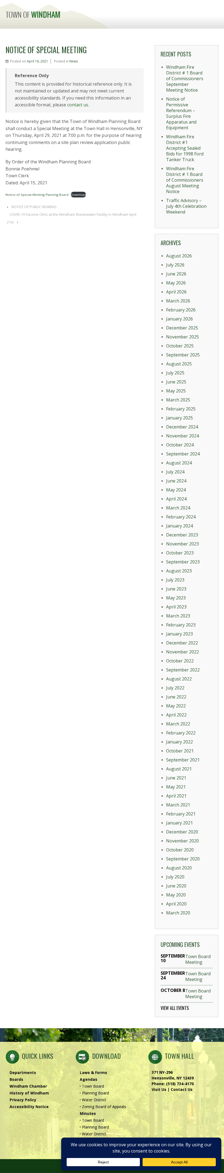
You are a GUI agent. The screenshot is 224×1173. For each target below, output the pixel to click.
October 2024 (180, 445)
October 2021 (180, 751)
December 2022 (182, 643)
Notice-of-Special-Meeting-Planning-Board (37, 195)
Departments (23, 1072)
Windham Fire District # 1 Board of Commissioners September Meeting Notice (184, 78)
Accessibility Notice (29, 1106)
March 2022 (178, 724)
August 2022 (179, 679)
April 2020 (176, 904)
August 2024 (179, 463)
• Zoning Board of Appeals (102, 1106)
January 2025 (179, 418)
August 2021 (179, 769)
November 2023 (182, 544)
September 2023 (183, 562)
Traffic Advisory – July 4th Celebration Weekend (186, 206)
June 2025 (176, 382)
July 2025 (175, 373)
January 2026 (179, 319)
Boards (16, 1079)
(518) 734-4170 (180, 1083)
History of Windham (29, 1093)
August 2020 (179, 868)
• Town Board (91, 1086)
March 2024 (178, 508)
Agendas (88, 1079)
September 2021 (183, 760)
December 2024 (182, 427)
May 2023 (176, 598)
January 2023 (179, 634)
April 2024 (176, 499)
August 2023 (179, 571)
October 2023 (180, 553)
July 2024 (175, 472)
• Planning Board (94, 1093)
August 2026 (179, 256)
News (73, 61)
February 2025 (181, 409)
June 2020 (176, 886)
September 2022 (183, 670)
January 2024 (179, 526)
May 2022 (176, 706)
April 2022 (176, 715)
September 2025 (183, 355)
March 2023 (178, 616)
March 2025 (178, 400)
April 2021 (176, 796)
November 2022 (182, 652)
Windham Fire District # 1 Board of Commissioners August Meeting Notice (184, 180)
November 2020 (182, 841)
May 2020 (176, 895)
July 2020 (175, 877)
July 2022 (175, 688)
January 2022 (179, 742)
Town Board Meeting (198, 959)
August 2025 (179, 364)
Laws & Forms (93, 1072)
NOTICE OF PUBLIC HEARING (34, 206)
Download (78, 195)
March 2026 (178, 301)
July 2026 (175, 265)
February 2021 (181, 814)
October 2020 (180, 850)
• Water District (92, 1099)
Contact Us (182, 1089)
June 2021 (176, 778)
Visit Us (159, 1089)
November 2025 (182, 337)
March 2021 (178, 805)
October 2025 (180, 346)
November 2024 (182, 436)
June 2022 (176, 697)
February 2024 (181, 517)
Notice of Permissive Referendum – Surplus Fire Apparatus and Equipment (181, 113)
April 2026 (176, 292)
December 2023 (182, 535)
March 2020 (178, 913)
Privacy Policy (23, 1099)
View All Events (175, 1008)
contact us (77, 105)
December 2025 (182, 328)
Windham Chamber (28, 1086)
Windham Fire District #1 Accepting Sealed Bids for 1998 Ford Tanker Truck (185, 148)
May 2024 (176, 490)
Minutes (88, 1113)
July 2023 (175, 580)
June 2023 (176, 589)
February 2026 (181, 310)
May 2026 (176, 283)
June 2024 (176, 481)
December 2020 (182, 832)
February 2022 (181, 733)
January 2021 (179, 823)
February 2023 (181, 625)
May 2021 (176, 787)
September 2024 (183, 454)
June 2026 (176, 274)
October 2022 (180, 661)
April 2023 (176, 607)
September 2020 (183, 859)
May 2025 (176, 391)
